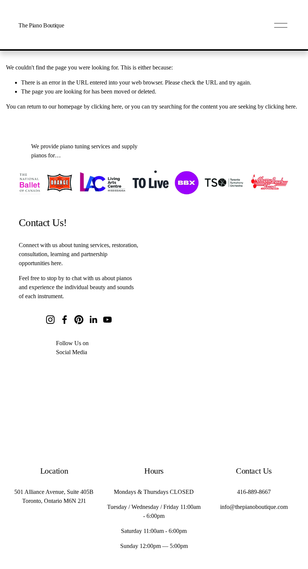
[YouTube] (107, 319)
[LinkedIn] (93, 319)
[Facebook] (64, 319)
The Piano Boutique (41, 25)
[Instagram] (50, 319)
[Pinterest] (78, 319)
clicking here (106, 106)
